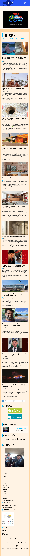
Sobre (4, 481)
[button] (26, 9)
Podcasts (5, 479)
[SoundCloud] (18, 542)
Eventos (5, 489)
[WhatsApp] (8, 542)
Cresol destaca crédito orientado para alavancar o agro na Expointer (14, 149)
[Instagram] (4, 542)
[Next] (21, 401)
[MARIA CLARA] (14, 455)
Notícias (5, 483)
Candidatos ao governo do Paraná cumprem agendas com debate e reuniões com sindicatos (14, 294)
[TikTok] (22, 542)
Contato (5, 498)
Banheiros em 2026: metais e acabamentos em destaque (14, 236)
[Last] (23, 401)
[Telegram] (11, 542)
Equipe (4, 496)
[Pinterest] (25, 542)
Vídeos (4, 494)
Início (4, 476)
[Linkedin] (13, 545)
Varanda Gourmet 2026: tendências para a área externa (14, 178)
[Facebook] (15, 542)
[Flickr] (16, 545)
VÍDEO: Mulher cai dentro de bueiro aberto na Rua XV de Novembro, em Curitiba (14, 119)
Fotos (4, 491)
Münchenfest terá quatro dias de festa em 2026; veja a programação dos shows (14, 385)
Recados (5, 485)
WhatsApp (6, 534)
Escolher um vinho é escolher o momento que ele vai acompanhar (13, 89)
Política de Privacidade (8, 500)
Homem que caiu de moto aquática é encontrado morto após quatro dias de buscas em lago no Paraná (15, 324)
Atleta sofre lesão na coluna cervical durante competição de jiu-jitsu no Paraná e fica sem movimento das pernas (15, 266)
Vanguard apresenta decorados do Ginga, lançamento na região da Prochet (14, 207)
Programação (6, 487)
